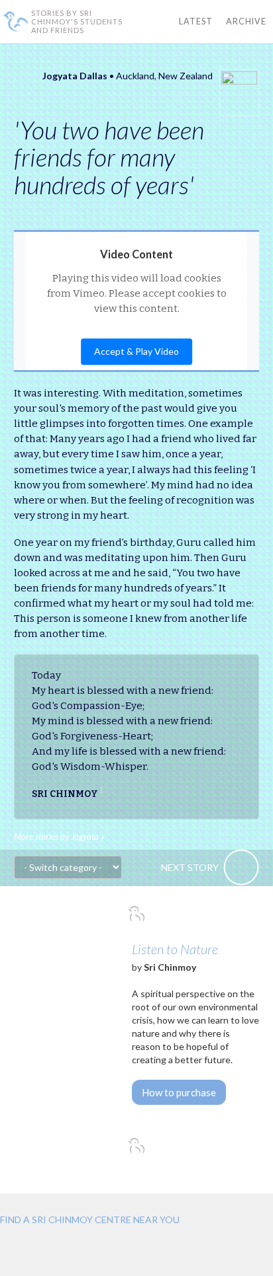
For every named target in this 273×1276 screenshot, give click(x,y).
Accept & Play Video (136, 351)
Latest (196, 21)
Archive (246, 21)
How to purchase (179, 1092)
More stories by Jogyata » (59, 836)
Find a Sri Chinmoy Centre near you (90, 1219)
